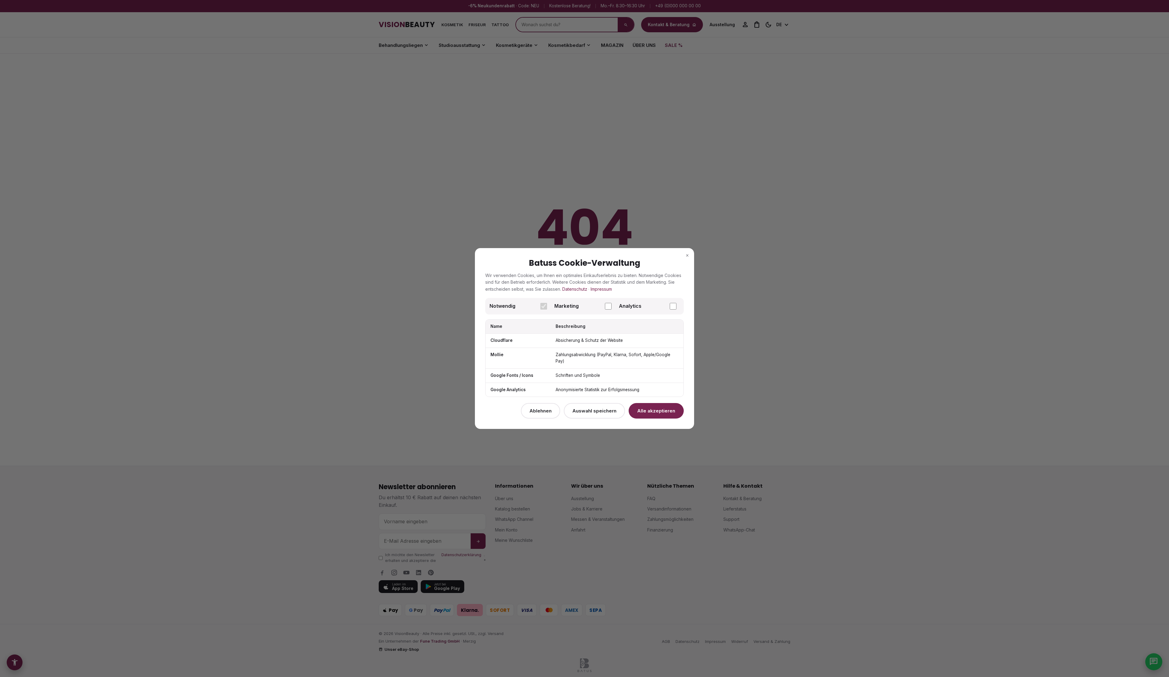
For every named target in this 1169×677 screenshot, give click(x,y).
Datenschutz (574, 289)
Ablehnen (540, 411)
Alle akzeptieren (656, 411)
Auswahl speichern (594, 411)
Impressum (601, 289)
